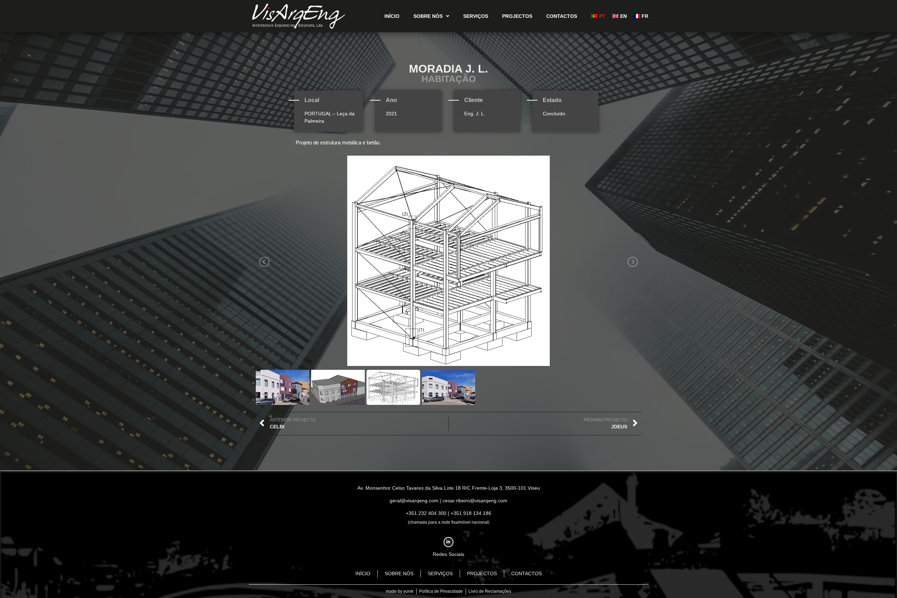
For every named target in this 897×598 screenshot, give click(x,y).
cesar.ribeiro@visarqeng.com (475, 500)
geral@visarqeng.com (414, 500)
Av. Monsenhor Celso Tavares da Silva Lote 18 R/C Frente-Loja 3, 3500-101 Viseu (448, 488)
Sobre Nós (428, 16)
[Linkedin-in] (449, 542)
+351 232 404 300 (426, 513)
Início (391, 16)
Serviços (475, 16)
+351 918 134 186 (471, 513)
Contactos (561, 16)
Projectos (517, 16)
